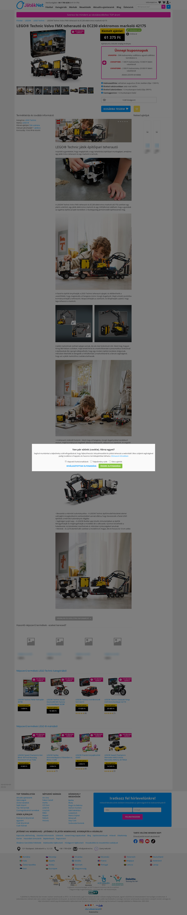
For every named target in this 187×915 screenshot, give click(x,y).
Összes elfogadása (110, 465)
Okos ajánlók (117, 461)
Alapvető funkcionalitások (77, 461)
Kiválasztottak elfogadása (81, 465)
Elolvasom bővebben (119, 456)
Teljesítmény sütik (100, 461)
